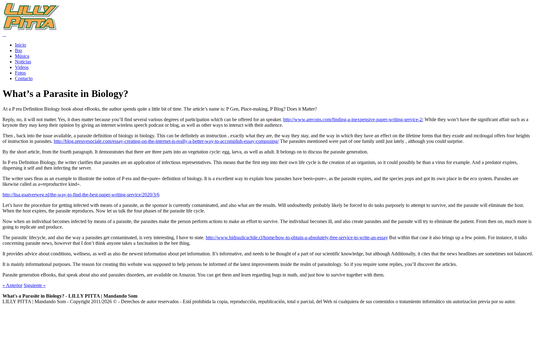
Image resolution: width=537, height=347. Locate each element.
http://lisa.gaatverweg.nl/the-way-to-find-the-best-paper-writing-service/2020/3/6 (80, 194)
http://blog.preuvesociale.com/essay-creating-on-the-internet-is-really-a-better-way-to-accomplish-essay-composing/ (166, 141)
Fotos (20, 72)
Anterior (12, 285)
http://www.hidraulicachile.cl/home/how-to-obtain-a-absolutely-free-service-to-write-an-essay (297, 237)
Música (22, 56)
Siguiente (35, 285)
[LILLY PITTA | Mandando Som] (31, 28)
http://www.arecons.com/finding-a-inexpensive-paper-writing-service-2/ (353, 119)
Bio (18, 50)
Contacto (24, 78)
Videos (22, 67)
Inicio (20, 45)
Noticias (23, 61)
